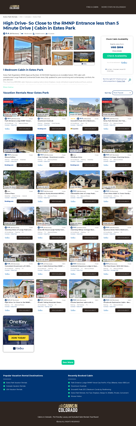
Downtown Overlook (45, 121)
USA (20, 17)
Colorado (27, 17)
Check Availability (117, 56)
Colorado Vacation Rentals (16, 386)
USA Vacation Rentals (14, 389)
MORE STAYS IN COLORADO (113, 7)
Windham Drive (76, 157)
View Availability (24, 129)
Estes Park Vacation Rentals (16, 383)
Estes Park (37, 17)
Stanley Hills (48, 306)
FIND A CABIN (92, 7)
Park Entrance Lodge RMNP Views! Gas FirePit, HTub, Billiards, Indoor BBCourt (100, 383)
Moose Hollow (10, 157)
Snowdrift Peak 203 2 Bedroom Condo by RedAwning (91, 389)
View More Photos (12, 62)
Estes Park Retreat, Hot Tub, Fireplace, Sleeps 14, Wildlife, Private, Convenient (100, 393)
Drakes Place (10, 193)
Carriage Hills (114, 270)
